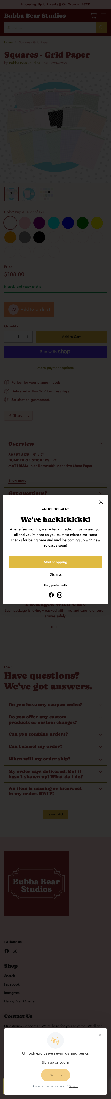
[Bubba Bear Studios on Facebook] (51, 596)
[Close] (101, 502)
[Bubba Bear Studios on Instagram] (60, 596)
